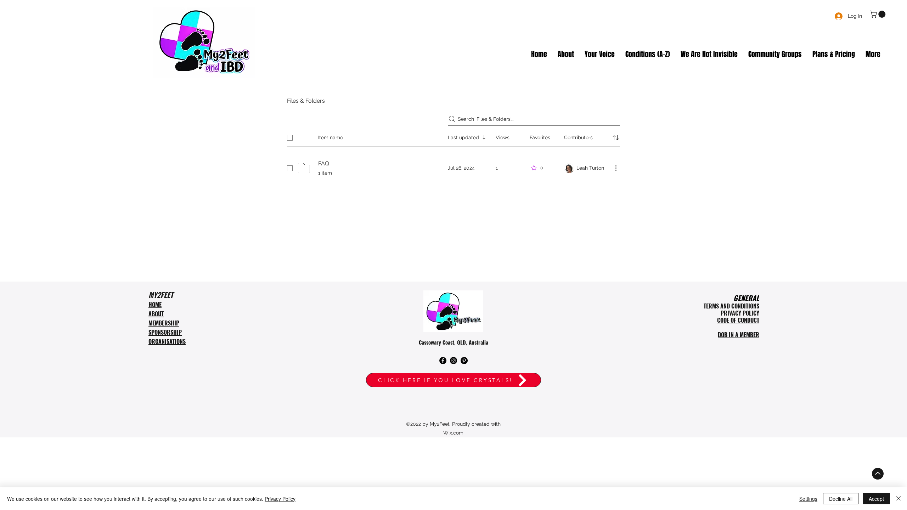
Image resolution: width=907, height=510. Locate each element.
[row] (453, 136)
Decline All (840, 498)
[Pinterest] (464, 360)
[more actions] (616, 168)
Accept (876, 498)
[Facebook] (442, 360)
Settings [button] (808, 498)
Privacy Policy (280, 498)
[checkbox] (290, 138)
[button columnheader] (616, 138)
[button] (878, 14)
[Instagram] (453, 360)
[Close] (898, 498)
